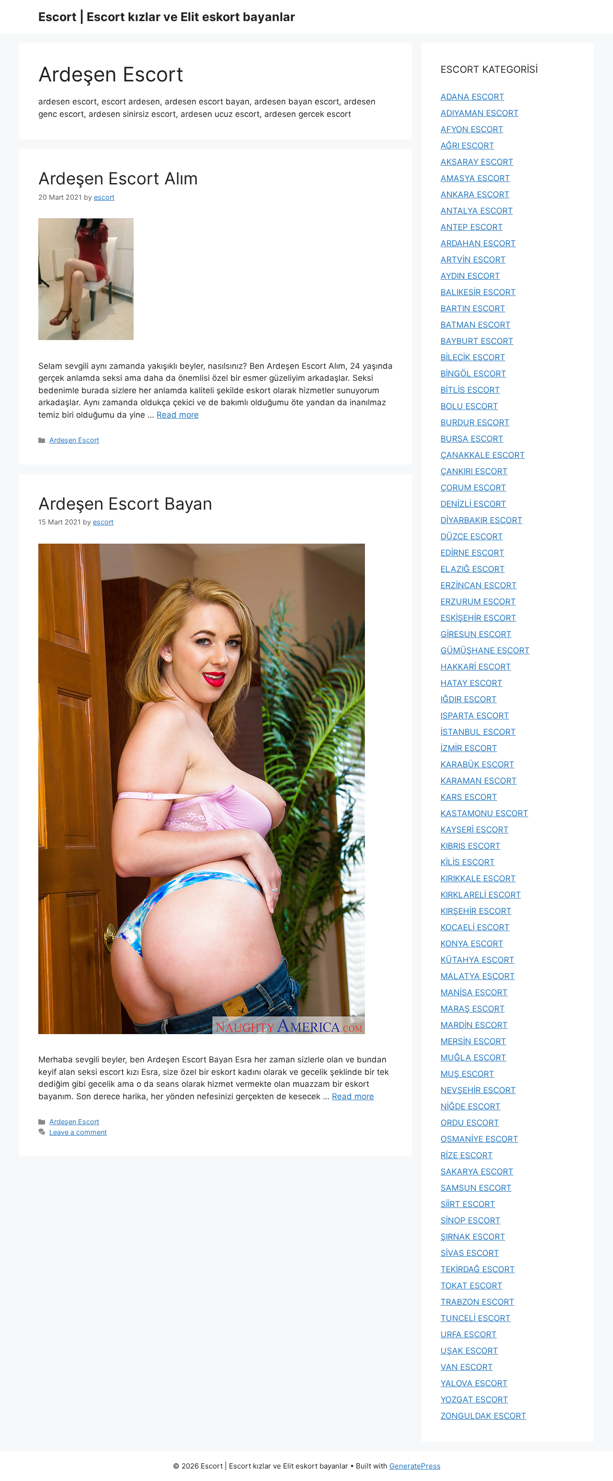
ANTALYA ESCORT (477, 211)
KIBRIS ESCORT (470, 846)
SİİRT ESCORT (468, 1204)
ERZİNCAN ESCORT (479, 585)
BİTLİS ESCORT (470, 390)
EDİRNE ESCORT (472, 553)
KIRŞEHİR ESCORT (476, 911)
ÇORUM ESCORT (473, 487)
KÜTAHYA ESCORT (477, 960)
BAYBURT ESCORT (477, 341)
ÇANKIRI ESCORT (474, 471)
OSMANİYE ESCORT (479, 1139)
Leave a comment (78, 1132)
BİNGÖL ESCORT (473, 373)
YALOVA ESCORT (474, 1383)
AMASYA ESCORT (475, 178)
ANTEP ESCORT (472, 227)
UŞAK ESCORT (469, 1351)
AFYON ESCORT (472, 129)
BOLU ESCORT (469, 406)
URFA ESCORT (469, 1334)
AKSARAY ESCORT (477, 162)
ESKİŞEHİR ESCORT (478, 618)
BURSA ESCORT (472, 439)
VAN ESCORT (467, 1367)
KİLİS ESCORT (468, 862)
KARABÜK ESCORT (477, 764)
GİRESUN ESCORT (476, 634)
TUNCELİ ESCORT (476, 1318)
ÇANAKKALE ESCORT (483, 455)
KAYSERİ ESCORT (475, 829)
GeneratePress (415, 1465)
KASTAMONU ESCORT (484, 813)
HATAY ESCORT (471, 683)
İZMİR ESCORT (469, 748)
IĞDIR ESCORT (469, 699)
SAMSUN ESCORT (476, 1188)
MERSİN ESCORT (473, 1041)
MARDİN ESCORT (474, 1025)
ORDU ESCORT (470, 1123)
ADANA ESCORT (472, 97)
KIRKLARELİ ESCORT (481, 895)
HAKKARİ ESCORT (476, 667)
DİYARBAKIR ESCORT (481, 520)
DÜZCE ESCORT (472, 536)
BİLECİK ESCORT (473, 357)
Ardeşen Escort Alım (118, 178)
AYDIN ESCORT (470, 276)
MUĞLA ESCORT (473, 1057)
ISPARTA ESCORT (475, 715)
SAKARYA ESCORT (477, 1171)
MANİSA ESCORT (474, 992)
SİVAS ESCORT (470, 1253)
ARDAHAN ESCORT (478, 243)
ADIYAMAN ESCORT (480, 113)
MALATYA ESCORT (478, 976)
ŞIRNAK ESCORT (473, 1237)
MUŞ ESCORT (467, 1074)
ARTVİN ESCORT (473, 259)
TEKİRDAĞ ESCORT (478, 1269)
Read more (178, 415)
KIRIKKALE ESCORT (478, 878)
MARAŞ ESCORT (473, 1009)
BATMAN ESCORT (476, 325)
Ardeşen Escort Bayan (125, 503)
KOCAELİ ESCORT (475, 927)
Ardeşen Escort (74, 440)
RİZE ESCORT (467, 1155)
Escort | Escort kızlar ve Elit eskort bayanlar (166, 17)
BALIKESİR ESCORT (478, 292)
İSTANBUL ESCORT (478, 732)
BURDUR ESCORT (475, 422)
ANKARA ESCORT (475, 194)
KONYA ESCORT (472, 943)
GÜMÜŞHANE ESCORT (485, 650)
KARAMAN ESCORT (479, 781)
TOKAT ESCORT (471, 1285)
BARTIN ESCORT (473, 308)
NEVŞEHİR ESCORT (478, 1090)
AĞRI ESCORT (467, 145)
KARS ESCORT (469, 797)
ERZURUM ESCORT (478, 601)
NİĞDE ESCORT (470, 1106)
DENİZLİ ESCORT (473, 504)
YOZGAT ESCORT (474, 1399)
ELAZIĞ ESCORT (473, 569)
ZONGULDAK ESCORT (483, 1416)
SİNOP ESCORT (470, 1220)
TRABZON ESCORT (477, 1302)
